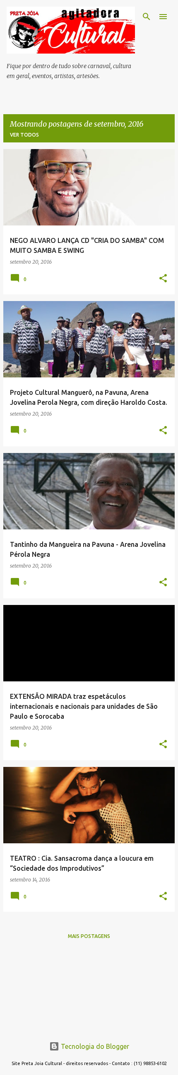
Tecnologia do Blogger (94, 1046)
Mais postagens (89, 936)
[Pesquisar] (147, 17)
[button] (163, 278)
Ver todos (24, 134)
